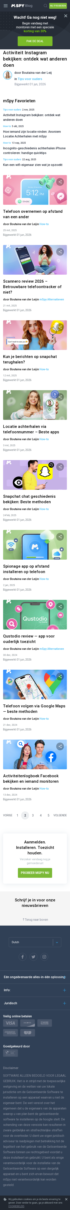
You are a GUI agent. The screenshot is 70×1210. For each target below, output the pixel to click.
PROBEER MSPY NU (35, 873)
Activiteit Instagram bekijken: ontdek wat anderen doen (35, 59)
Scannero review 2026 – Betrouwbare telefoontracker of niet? (32, 287)
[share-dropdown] (60, 182)
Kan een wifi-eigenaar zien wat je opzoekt (32, 165)
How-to (7, 126)
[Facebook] (22, 957)
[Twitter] (33, 957)
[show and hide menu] (6, 6)
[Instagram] (44, 957)
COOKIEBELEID (16, 1206)
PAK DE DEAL (35, 41)
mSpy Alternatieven (51, 299)
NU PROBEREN (58, 5)
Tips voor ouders (30, 79)
